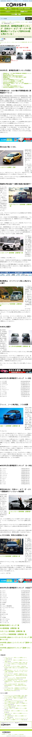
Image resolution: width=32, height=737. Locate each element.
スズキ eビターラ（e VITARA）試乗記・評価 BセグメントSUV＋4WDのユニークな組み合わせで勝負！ (15, 664)
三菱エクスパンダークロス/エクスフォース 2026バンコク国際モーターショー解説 (15, 701)
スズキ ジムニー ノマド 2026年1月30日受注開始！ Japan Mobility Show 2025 (15, 678)
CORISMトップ (5, 22)
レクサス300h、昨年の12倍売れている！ (12, 86)
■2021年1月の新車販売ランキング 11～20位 (13, 82)
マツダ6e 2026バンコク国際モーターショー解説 (15, 708)
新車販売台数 (24, 42)
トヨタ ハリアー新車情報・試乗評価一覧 (11, 252)
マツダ (19, 42)
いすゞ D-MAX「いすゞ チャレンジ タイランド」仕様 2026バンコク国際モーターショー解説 (16, 719)
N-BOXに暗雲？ (6, 78)
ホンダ (16, 42)
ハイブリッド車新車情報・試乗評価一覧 (13, 634)
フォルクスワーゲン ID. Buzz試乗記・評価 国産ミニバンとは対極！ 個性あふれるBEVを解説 (16, 696)
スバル (4, 42)
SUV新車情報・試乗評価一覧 (9, 628)
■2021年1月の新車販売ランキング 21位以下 (13, 87)
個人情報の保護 (21, 734)
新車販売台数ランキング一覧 (9, 625)
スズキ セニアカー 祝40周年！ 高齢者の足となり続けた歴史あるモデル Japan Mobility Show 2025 (15, 674)
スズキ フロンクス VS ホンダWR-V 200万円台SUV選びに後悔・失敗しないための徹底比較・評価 (16, 667)
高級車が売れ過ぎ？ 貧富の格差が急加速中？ (13, 76)
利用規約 (9, 734)
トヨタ (12, 42)
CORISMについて (4, 734)
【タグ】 (2, 40)
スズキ (1, 42)
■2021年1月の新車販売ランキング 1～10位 (13, 79)
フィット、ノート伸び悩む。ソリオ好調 (12, 81)
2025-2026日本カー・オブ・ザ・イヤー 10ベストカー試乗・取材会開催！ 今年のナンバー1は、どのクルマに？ (15, 671)
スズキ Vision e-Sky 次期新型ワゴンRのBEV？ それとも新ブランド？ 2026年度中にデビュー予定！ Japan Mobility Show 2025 (16, 689)
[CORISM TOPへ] (16, 5)
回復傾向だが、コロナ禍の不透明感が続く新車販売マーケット (17, 73)
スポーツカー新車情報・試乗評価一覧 (12, 631)
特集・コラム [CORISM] (14, 22)
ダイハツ (9, 42)
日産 (29, 42)
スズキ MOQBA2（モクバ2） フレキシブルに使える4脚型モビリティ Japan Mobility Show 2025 (16, 681)
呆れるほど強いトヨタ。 (8, 74)
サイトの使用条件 (15, 734)
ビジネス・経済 (24, 22)
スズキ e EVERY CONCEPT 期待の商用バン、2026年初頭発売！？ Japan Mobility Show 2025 (15, 685)
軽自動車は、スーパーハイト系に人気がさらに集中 (14, 77)
